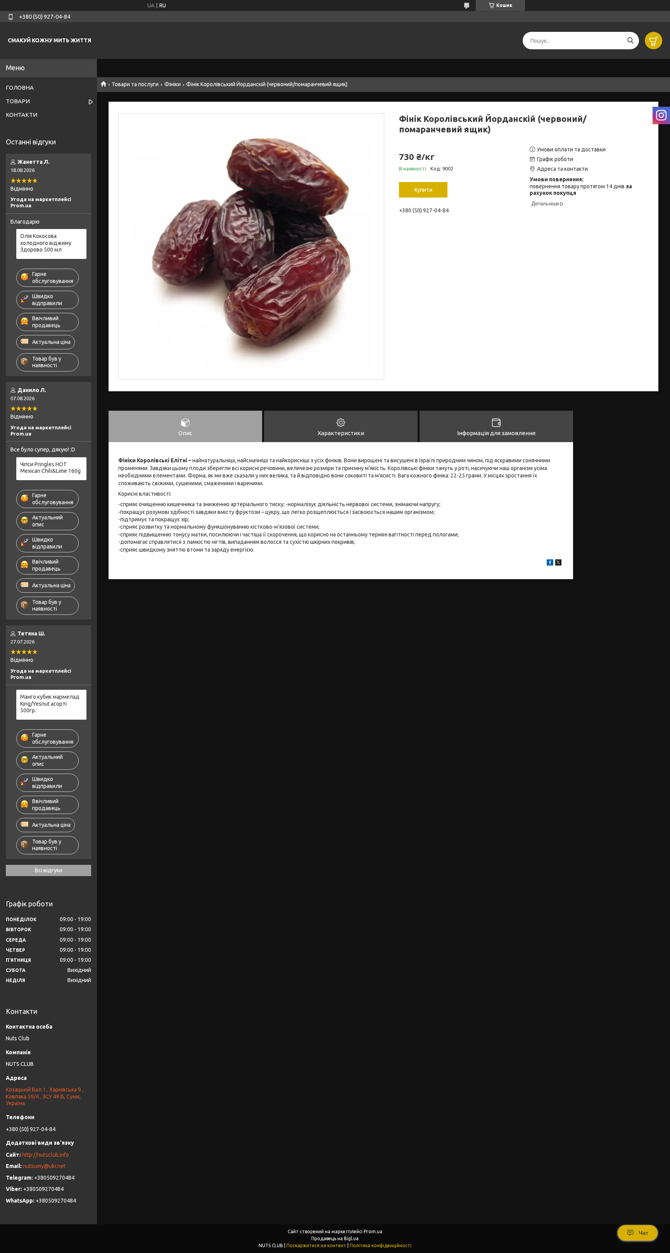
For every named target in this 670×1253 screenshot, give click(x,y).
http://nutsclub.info (45, 1155)
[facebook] (550, 564)
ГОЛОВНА (20, 87)
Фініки (172, 84)
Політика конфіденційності (380, 1245)
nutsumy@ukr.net (44, 1166)
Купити (423, 190)
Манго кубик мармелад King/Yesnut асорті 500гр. (49, 703)
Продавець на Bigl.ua (335, 1238)
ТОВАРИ (18, 101)
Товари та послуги (135, 84)
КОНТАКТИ (21, 114)
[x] (558, 564)
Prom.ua (373, 1231)
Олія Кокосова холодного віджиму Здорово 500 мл (45, 243)
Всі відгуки (48, 870)
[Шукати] (630, 40)
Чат (643, 1233)
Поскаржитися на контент (316, 1245)
